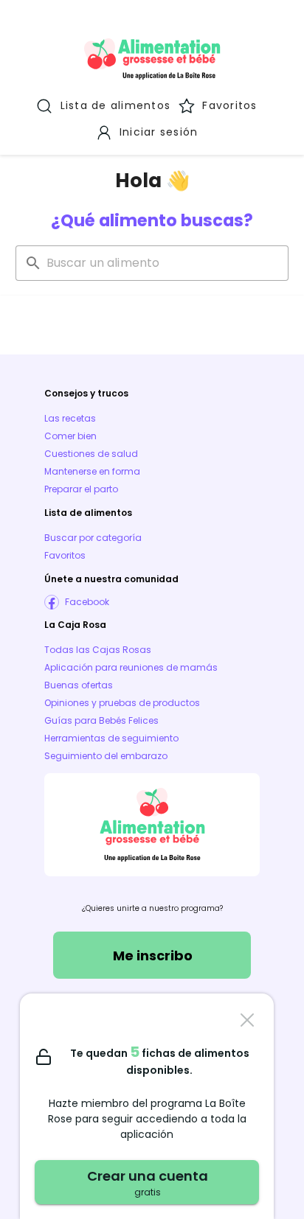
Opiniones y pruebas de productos (122, 702)
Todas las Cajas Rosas (97, 649)
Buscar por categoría (93, 537)
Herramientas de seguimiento (111, 738)
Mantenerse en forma (92, 471)
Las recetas (70, 418)
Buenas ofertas (78, 685)
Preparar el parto (81, 489)
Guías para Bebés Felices (101, 720)
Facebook (87, 601)
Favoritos (65, 555)
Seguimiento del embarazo (105, 756)
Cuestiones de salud (91, 453)
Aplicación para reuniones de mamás (131, 667)
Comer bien (70, 436)
